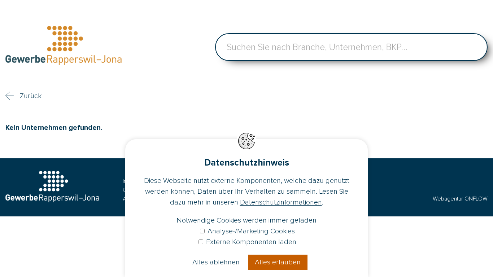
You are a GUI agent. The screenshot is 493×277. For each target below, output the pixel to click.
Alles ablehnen (216, 262)
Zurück (31, 96)
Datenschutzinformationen (281, 202)
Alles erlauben (278, 262)
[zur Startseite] (63, 47)
